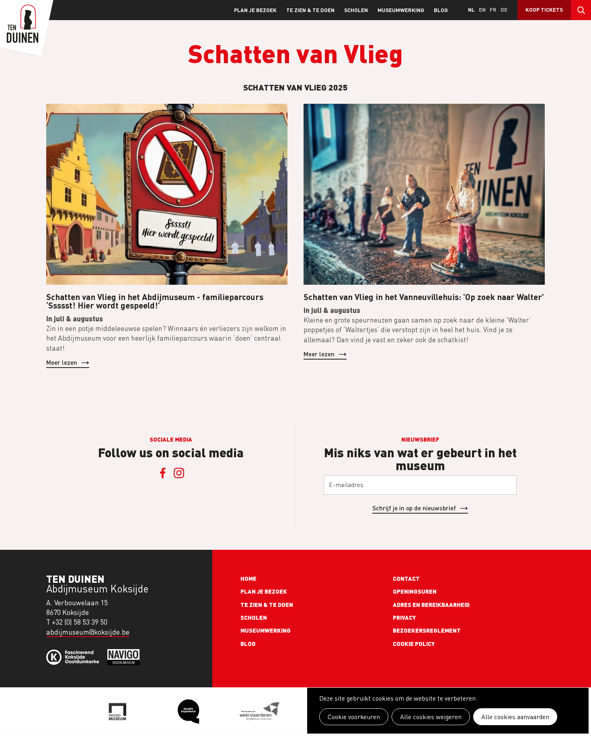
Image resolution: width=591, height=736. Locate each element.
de (504, 9)
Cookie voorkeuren (354, 717)
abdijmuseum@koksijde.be (87, 632)
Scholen (356, 9)
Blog (441, 9)
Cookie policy (414, 643)
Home (248, 578)
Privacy (404, 617)
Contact (406, 578)
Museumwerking (401, 9)
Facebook (163, 473)
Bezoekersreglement (427, 630)
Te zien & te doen (310, 9)
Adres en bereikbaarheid (431, 604)
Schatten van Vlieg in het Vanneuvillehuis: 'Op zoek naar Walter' (424, 297)
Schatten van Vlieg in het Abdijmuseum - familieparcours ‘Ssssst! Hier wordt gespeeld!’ (154, 301)
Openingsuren (415, 591)
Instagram (179, 473)
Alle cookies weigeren (431, 717)
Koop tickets (544, 9)
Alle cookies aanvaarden (515, 717)
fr (493, 9)
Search (581, 10)
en (482, 9)
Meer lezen (61, 362)
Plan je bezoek (255, 9)
